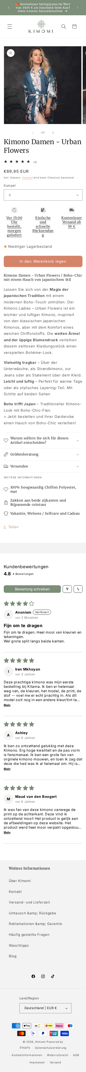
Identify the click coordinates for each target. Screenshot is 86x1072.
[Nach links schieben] (33, 133)
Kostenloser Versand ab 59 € (71, 222)
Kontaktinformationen (27, 1055)
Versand (27, 177)
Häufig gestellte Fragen (29, 934)
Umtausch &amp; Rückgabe (32, 913)
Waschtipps (19, 945)
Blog (13, 956)
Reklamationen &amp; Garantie (35, 924)
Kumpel (10, 185)
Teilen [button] (13, 527)
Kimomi (40, 1041)
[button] (9, 26)
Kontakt (15, 892)
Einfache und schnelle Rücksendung (43, 226)
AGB (76, 1055)
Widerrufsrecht (57, 1055)
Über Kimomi (20, 881)
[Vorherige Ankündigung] (8, 7)
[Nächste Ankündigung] (77, 7)
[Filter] (67, 589)
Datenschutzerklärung (50, 1047)
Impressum (37, 1062)
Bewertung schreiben (32, 589)
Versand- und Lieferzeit (29, 902)
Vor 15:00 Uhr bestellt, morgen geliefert (14, 226)
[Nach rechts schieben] (53, 133)
